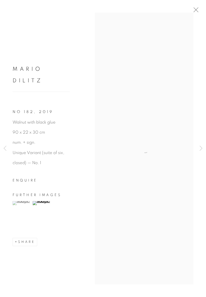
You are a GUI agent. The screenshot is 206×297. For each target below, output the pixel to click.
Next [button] (201, 148)
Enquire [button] (25, 180)
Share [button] (26, 242)
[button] (22, 203)
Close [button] (194, 11)
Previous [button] (5, 148)
